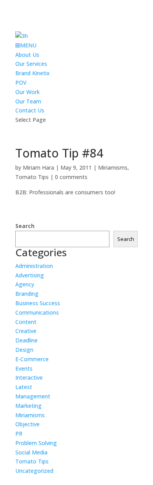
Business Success (37, 303)
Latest (23, 387)
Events (24, 368)
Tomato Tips (32, 177)
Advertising (29, 275)
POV (21, 82)
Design (24, 349)
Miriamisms (113, 167)
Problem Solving (36, 443)
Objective (27, 424)
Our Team (28, 101)
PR (18, 433)
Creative (25, 331)
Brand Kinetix (32, 73)
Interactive (29, 377)
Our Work (27, 92)
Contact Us (29, 110)
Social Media (31, 452)
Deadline (26, 340)
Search (25, 226)
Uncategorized (34, 470)
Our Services (31, 63)
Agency (24, 284)
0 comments (71, 177)
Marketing (28, 405)
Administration (34, 266)
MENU (28, 45)
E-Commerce (32, 359)
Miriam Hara (38, 167)
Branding (26, 293)
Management (32, 396)
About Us (27, 54)
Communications (37, 312)
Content (25, 322)
